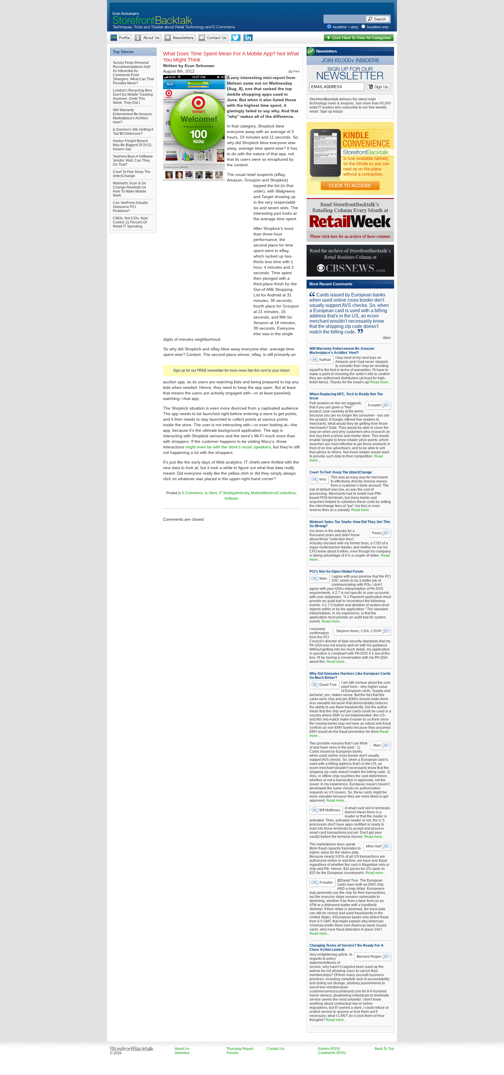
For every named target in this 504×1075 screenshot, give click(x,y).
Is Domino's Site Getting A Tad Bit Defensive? (133, 131)
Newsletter (180, 37)
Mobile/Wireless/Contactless (273, 493)
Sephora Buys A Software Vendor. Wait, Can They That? (133, 160)
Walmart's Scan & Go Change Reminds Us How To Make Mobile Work (129, 189)
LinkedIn (248, 37)
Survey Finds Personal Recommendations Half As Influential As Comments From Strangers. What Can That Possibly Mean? (133, 73)
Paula (376, 533)
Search (377, 18)
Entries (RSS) (329, 1049)
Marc (323, 578)
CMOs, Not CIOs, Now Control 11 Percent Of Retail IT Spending (130, 222)
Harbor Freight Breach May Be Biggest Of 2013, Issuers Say (132, 145)
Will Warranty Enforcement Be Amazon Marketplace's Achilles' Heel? (132, 116)
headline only (377, 27)
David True (328, 685)
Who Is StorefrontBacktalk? (121, 37)
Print (296, 71)
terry (322, 479)
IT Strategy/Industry (234, 493)
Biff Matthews (329, 810)
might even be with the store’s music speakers (228, 447)
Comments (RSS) (332, 1053)
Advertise (182, 1053)
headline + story (345, 27)
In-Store (211, 493)
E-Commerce (192, 493)
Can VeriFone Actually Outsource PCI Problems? (130, 207)
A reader (374, 405)
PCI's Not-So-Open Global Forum (336, 571)
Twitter (236, 37)
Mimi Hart (373, 846)
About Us (148, 37)
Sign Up (378, 87)
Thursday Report (240, 1049)
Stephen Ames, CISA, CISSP (358, 631)
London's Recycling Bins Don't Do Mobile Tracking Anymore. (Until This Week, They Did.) (133, 96)
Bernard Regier (369, 957)
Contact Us (213, 37)
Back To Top (384, 1049)
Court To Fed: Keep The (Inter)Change (131, 174)
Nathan (325, 360)
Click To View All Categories (358, 37)
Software (231, 499)
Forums (233, 1053)
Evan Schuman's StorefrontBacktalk (150, 12)
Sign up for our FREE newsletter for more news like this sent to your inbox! (231, 370)
